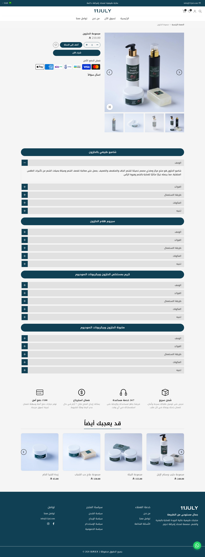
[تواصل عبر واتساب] (197, 545)
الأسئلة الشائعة (142, 524)
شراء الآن (76, 53)
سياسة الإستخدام (93, 524)
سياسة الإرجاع (95, 518)
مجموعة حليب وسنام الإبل (170, 474)
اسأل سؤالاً (94, 75)
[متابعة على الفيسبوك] (53, 523)
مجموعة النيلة (135, 474)
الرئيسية (124, 18)
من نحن (96, 18)
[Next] (109, 72)
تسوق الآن (110, 18)
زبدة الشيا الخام (51, 474)
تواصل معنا (81, 18)
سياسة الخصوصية (93, 529)
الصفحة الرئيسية (178, 25)
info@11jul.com (191, 3)
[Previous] (179, 72)
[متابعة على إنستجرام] (48, 523)
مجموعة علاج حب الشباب (87, 474)
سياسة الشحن (95, 513)
